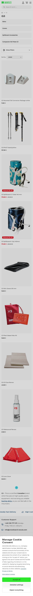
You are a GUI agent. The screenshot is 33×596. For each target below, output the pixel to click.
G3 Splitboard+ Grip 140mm (10, 241)
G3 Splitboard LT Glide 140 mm (11, 194)
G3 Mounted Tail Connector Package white (15, 100)
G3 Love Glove (6, 476)
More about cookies (8, 574)
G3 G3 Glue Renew (7, 382)
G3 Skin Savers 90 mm (8, 288)
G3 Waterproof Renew (8, 429)
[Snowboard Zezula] (6, 2)
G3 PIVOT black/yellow (8, 147)
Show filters (10, 50)
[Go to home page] (2, 12)
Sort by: (3, 57)
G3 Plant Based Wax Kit (9, 335)
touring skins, (6, 501)
